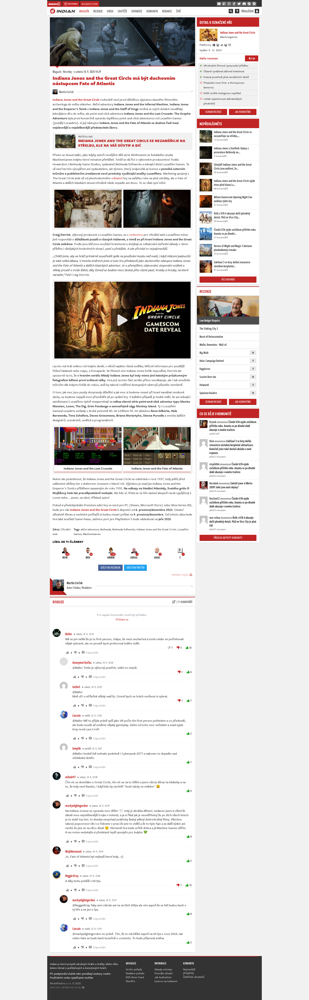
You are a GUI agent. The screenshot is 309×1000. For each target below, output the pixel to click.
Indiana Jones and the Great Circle (156, 529)
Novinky (67, 71)
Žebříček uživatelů (193, 977)
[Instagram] (229, 4)
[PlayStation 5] (222, 45)
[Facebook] (234, 4)
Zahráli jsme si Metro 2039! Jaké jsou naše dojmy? (230, 485)
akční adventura (90, 529)
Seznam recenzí (213, 112)
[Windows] (214, 45)
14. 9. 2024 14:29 (87, 71)
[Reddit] (254, 4)
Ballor (68, 634)
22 (190, 647)
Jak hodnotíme (243, 112)
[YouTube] (219, 4)
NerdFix (130, 981)
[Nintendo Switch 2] (229, 45)
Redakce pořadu (135, 973)
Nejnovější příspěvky (189, 971)
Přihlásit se (122, 619)
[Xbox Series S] (225, 45)
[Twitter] (239, 4)
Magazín (84, 11)
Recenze (98, 11)
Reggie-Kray (72, 876)
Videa (110, 11)
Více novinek (228, 279)
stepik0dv (214, 464)
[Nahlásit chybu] (83, 987)
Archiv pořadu (134, 969)
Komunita (152, 11)
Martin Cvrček (66, 91)
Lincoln (76, 715)
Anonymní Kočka (82, 662)
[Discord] (244, 4)
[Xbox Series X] (218, 45)
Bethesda (105, 529)
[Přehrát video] (122, 320)
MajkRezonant (73, 851)
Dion (211, 441)
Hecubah (213, 483)
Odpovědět (91, 652)
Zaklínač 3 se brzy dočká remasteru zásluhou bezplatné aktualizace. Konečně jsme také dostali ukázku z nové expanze (231, 447)
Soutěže (122, 11)
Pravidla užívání (163, 973)
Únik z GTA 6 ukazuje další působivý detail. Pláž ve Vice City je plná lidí (232, 521)
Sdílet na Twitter (135, 567)
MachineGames (91, 534)
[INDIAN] (62, 11)
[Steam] (249, 4)
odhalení (116, 178)
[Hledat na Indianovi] (231, 11)
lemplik (76, 748)
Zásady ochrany (163, 969)
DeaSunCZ (214, 498)
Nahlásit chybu (180, 574)
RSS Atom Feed (135, 977)
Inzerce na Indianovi (166, 981)
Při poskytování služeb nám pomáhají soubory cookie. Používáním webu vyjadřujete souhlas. (80, 975)
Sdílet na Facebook (110, 567)
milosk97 (70, 777)
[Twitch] (224, 4)
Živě (178, 11)
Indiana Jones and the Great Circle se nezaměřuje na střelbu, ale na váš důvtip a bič (131, 143)
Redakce (167, 11)
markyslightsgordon (76, 805)
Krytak (212, 422)
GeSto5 (76, 687)
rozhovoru (136, 234)
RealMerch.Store (90, 4)
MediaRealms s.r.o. (61, 983)
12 (190, 885)
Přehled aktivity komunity (228, 538)
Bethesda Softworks (123, 529)
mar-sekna (214, 517)
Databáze (136, 11)
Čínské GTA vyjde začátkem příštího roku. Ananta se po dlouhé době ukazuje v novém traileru (232, 426)
